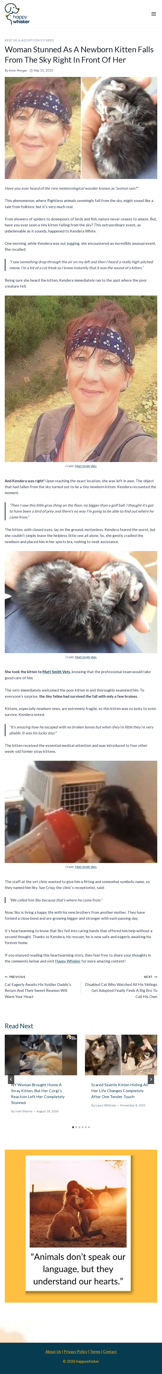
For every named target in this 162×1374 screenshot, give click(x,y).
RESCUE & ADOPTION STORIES (29, 40)
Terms (95, 1351)
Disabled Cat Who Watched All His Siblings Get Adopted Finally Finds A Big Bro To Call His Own (121, 987)
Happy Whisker (68, 961)
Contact (110, 1351)
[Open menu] (153, 14)
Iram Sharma (23, 1111)
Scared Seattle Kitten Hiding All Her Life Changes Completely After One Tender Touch (119, 1090)
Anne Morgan (18, 70)
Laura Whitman (106, 1105)
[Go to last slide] (11, 1079)
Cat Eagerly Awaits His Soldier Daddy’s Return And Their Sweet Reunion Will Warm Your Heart (38, 987)
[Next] (151, 1079)
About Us (53, 1351)
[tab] (73, 1127)
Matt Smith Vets (86, 466)
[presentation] (41, 1055)
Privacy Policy (75, 1351)
